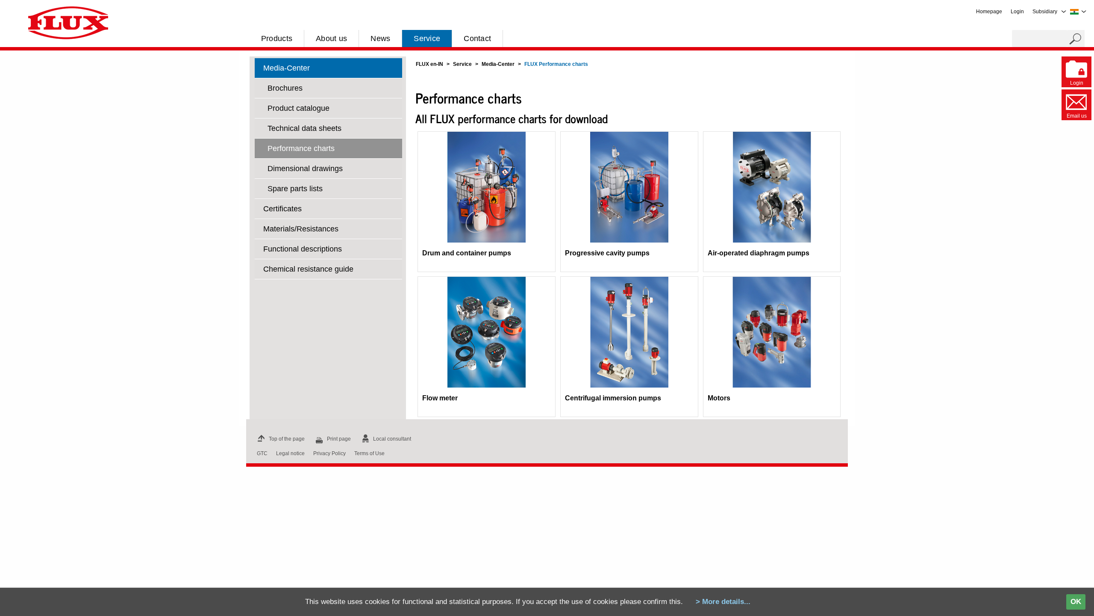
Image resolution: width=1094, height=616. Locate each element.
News (380, 38)
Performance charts (301, 148)
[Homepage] (68, 22)
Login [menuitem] (1017, 12)
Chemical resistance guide (308, 269)
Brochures (285, 88)
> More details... (723, 602)
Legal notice (290, 453)
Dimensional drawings (305, 168)
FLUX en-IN (429, 64)
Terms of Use (369, 453)
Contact (477, 38)
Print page (339, 439)
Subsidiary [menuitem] (1044, 12)
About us (331, 38)
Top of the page (287, 439)
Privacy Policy (329, 453)
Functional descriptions (302, 249)
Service (427, 38)
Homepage (989, 12)
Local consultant (392, 439)
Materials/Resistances (300, 229)
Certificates (282, 208)
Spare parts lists (295, 188)
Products (276, 38)
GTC (262, 453)
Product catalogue (298, 108)
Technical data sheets (304, 128)
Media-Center (286, 68)
